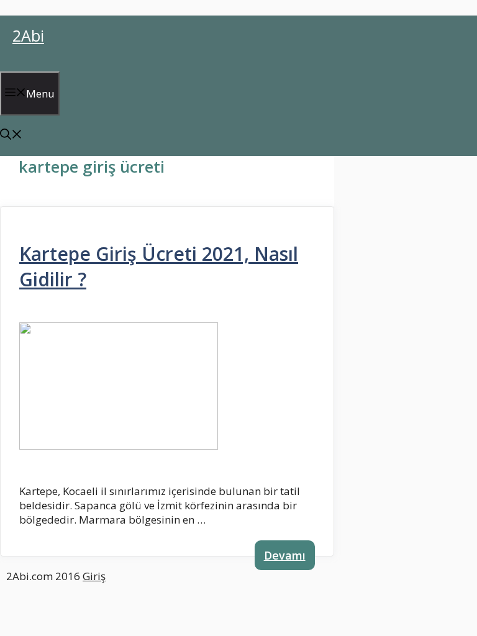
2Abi (28, 35)
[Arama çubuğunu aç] (11, 136)
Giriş (94, 576)
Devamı (285, 555)
